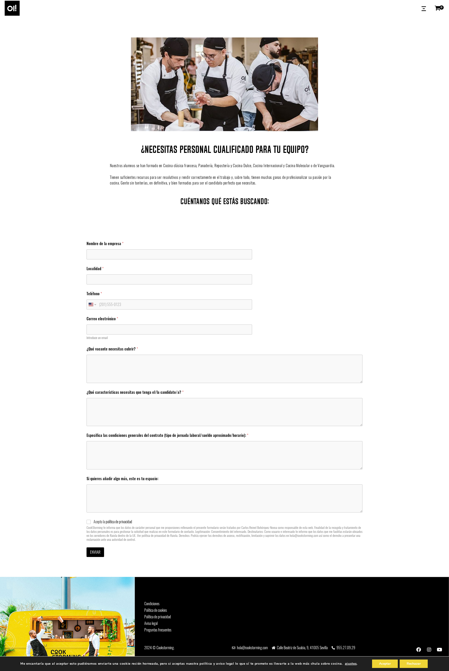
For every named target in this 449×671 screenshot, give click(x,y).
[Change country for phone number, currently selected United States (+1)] (92, 304)
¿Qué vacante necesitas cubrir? (112, 349)
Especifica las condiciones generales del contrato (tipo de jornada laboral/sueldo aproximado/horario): (167, 435)
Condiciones (151, 603)
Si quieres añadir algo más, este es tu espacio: (122, 478)
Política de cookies (155, 610)
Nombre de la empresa (105, 243)
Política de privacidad (157, 616)
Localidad (95, 268)
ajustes (351, 664)
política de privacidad (119, 521)
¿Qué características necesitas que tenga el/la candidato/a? (135, 392)
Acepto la (113, 522)
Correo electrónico (102, 319)
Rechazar (414, 663)
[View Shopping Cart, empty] (438, 8)
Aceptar (385, 663)
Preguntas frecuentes (157, 629)
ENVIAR (95, 552)
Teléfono (94, 293)
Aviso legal (151, 623)
